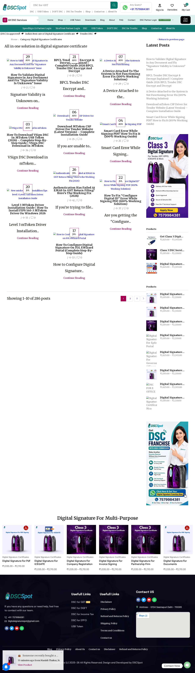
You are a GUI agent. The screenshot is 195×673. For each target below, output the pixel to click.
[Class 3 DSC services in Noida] (151, 254)
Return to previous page (171, 39)
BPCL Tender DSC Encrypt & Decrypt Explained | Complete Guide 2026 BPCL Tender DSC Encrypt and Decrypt (74, 65)
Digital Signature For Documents (143, 562)
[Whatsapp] (154, 600)
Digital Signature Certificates (15, 557)
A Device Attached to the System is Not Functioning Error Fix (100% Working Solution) (120, 75)
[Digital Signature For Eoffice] (151, 388)
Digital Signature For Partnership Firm (172, 321)
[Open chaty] (187, 665)
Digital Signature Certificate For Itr (172, 294)
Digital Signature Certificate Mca (172, 397)
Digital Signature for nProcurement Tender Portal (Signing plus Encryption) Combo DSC (172, 264)
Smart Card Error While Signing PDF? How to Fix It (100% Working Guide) (120, 133)
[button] (159, 7)
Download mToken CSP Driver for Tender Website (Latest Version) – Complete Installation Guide (74, 131)
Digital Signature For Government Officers (172, 352)
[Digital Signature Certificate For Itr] (151, 298)
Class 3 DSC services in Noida (172, 250)
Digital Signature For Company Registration (47, 562)
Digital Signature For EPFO (172, 335)
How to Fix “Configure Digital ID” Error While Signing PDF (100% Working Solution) (120, 200)
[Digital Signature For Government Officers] (151, 358)
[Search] (114, 5)
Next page (143, 298)
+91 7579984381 (139, 9)
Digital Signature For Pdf (172, 308)
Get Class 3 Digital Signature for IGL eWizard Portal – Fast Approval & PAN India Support (172, 236)
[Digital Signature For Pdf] (151, 312)
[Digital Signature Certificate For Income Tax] (151, 374)
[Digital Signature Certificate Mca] (151, 403)
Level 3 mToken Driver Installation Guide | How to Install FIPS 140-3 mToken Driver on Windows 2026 (28, 209)
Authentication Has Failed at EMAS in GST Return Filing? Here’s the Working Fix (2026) (74, 192)
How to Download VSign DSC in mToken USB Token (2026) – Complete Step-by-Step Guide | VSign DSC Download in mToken (28, 140)
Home (14, 39)
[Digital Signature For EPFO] (151, 341)
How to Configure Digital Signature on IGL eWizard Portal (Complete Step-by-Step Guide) (74, 249)
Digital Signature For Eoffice (172, 384)
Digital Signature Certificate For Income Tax (172, 370)
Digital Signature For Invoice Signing (78, 562)
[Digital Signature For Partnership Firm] (151, 325)
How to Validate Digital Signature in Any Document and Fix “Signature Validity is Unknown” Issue (28, 79)
